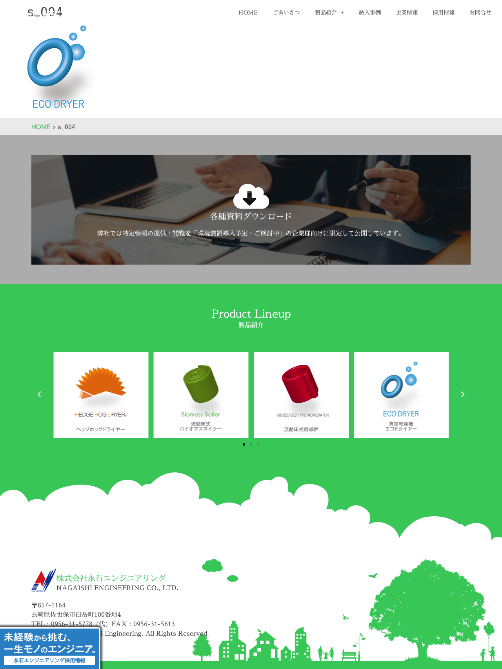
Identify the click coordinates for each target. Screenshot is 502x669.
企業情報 (407, 12)
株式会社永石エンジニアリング (111, 578)
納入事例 (370, 12)
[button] (39, 394)
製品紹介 (326, 12)
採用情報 (444, 12)
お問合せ (480, 12)
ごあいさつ (286, 12)
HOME (248, 12)
